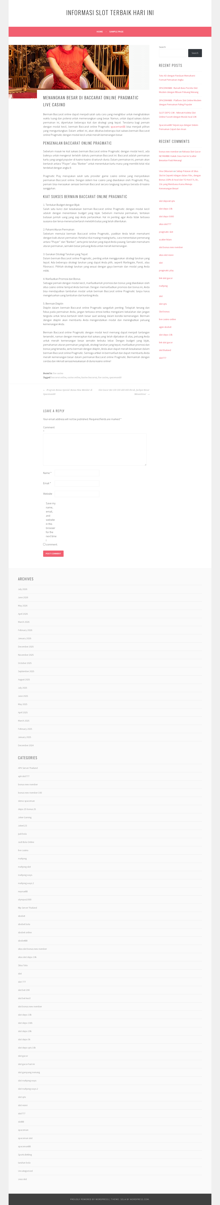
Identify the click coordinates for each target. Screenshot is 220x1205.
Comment (48, 429)
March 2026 (23, 621)
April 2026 (23, 613)
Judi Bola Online (26, 842)
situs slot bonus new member (32, 948)
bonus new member (169, 151)
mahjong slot (24, 866)
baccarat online (58, 377)
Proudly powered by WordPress (89, 1199)
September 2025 (26, 671)
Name (47, 473)
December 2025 (26, 646)
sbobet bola (24, 924)
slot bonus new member (171, 247)
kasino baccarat (89, 377)
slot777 (162, 357)
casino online (73, 377)
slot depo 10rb (25, 1022)
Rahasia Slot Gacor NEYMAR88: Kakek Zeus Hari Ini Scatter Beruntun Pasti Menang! (180, 156)
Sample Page (116, 31)
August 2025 (24, 679)
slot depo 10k (165, 208)
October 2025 (25, 663)
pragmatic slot (166, 231)
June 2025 (23, 695)
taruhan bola (24, 1162)
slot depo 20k (24, 1031)
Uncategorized (25, 1170)
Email (47, 483)
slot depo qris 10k (27, 1047)
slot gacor (23, 1055)
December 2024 (26, 745)
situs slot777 (165, 224)
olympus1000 (24, 899)
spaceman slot (25, 1138)
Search (162, 47)
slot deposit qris (167, 200)
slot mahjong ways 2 (28, 1088)
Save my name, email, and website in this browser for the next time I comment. (51, 524)
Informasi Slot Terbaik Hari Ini (110, 12)
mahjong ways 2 (26, 883)
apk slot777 (23, 776)
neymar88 (23, 891)
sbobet (21, 915)
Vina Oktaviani (166, 171)
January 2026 (24, 638)
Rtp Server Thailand (27, 907)
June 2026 (23, 597)
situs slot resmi (166, 254)
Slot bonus (164, 311)
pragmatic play (166, 270)
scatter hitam (165, 239)
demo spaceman (26, 800)
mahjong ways (25, 874)
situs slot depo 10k (27, 957)
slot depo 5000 (166, 216)
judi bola (22, 833)
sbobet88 (23, 940)
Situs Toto (23, 965)
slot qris (163, 303)
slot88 (21, 1121)
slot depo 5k (24, 1039)
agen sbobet (165, 327)
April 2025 (23, 712)
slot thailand (165, 350)
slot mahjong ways (27, 1080)
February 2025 (25, 728)
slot (161, 262)
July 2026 (22, 589)
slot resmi (23, 1105)
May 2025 (22, 704)
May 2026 (22, 605)
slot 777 (22, 981)
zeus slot (22, 1179)
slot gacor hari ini (26, 1064)
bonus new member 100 (30, 792)
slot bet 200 (24, 990)
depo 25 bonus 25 (27, 809)
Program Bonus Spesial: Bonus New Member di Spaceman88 (67, 392)
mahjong (163, 285)
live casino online (167, 319)
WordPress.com (139, 1199)
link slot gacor (166, 278)
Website (47, 493)
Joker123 (22, 825)
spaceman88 (118, 126)
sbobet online (25, 932)
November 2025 (26, 654)
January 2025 (24, 737)
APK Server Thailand (28, 767)
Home (100, 31)
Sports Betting (25, 1154)
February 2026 (25, 630)
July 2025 (22, 687)
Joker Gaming (24, 817)
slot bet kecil (24, 998)
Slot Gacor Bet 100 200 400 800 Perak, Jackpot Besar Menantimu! (124, 392)
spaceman (23, 1129)
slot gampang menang (29, 1072)
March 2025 (23, 720)
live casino (58, 373)
